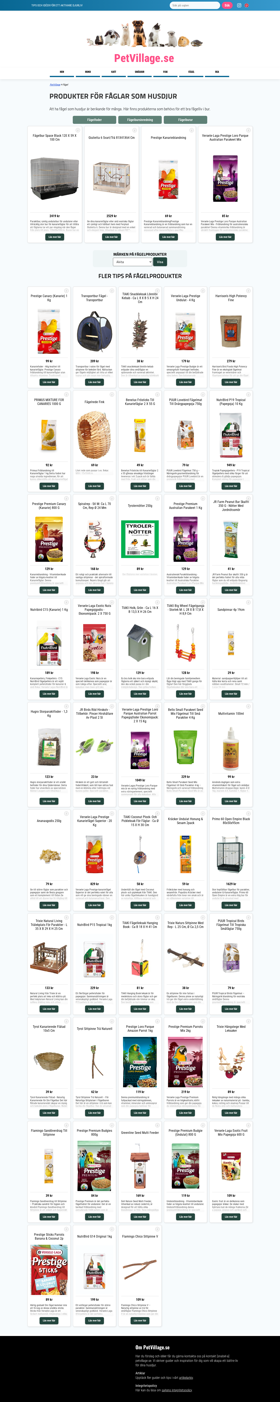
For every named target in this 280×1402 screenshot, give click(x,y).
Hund (88, 71)
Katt (113, 71)
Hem (62, 71)
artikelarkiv (186, 1378)
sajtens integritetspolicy (177, 1390)
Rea (217, 71)
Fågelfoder (94, 120)
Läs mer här (55, 236)
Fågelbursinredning (140, 120)
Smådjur (139, 71)
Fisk (165, 71)
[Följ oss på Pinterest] (246, 5)
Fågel (191, 71)
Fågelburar (185, 120)
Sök (227, 5)
